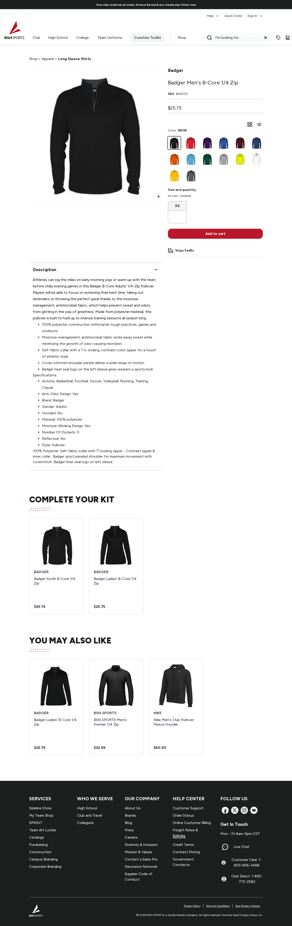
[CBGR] (190, 159)
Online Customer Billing (192, 823)
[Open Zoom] (158, 196)
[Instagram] (244, 810)
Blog (128, 823)
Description (44, 269)
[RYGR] (223, 142)
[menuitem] (213, 13)
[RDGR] (190, 142)
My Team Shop (41, 815)
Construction (40, 852)
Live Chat (241, 847)
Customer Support (188, 808)
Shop (182, 37)
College (82, 37)
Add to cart (215, 233)
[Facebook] (225, 810)
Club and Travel (89, 815)
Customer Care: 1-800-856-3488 (247, 862)
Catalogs (36, 837)
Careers (131, 837)
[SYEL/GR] (240, 159)
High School (58, 37)
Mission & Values (138, 852)
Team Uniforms (109, 37)
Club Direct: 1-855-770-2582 (247, 879)
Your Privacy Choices (247, 906)
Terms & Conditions (217, 906)
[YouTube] (254, 810)
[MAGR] (240, 142)
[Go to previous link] (32, 4)
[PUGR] (207, 142)
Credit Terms (183, 844)
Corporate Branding (45, 866)
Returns (179, 837)
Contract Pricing (186, 852)
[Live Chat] (225, 847)
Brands (130, 815)
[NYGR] (256, 142)
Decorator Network (141, 866)
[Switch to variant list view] (259, 124)
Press (129, 830)
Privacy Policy (192, 906)
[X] (235, 810)
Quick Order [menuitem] (233, 16)
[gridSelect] (250, 124)
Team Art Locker (42, 830)
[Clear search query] (265, 37)
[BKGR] (174, 142)
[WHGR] (256, 159)
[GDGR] (174, 175)
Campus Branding (43, 859)
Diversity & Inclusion (141, 844)
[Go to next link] (260, 4)
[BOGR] (174, 159)
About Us (133, 808)
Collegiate (85, 823)
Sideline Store (40, 808)
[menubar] (235, 13)
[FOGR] (207, 159)
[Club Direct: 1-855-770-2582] (223, 879)
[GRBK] (190, 175)
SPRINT (35, 823)
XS (177, 206)
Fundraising (38, 844)
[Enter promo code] (278, 37)
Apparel (48, 59)
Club (36, 37)
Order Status (183, 815)
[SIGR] (223, 159)
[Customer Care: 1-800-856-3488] (223, 862)
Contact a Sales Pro (141, 859)
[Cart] (287, 37)
